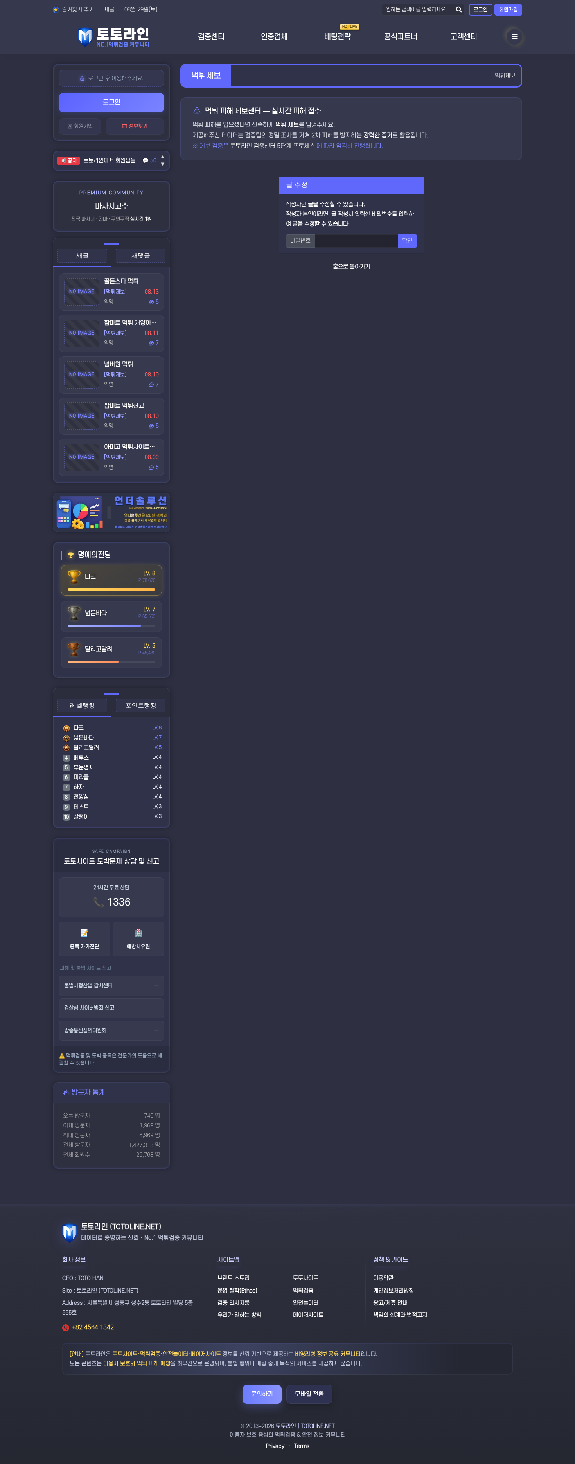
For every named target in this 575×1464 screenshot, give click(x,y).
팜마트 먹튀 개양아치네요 (135, 322)
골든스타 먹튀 (121, 281)
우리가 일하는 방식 (239, 1315)
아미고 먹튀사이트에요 (132, 446)
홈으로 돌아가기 (351, 266)
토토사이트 (305, 1278)
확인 (407, 241)
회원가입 (508, 10)
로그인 (481, 10)
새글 (109, 9)
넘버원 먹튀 (118, 364)
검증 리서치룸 (233, 1303)
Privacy (275, 1446)
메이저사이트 (308, 1315)
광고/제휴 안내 (390, 1303)
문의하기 (262, 1394)
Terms (301, 1446)
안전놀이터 (305, 1303)
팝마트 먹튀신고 (124, 405)
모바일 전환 (309, 1394)
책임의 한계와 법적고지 (400, 1315)
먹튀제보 (505, 75)
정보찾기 (137, 126)
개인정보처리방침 (393, 1291)
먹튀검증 (303, 1291)
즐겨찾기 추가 (77, 9)
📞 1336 (112, 902)
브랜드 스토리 (233, 1278)
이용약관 (383, 1278)
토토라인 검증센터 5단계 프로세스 (273, 145)
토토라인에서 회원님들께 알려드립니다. (112, 160)
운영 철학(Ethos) (237, 1291)
